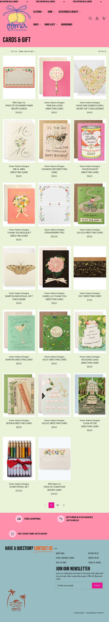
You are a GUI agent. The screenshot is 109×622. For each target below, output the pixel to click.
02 (57, 505)
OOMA (81, 613)
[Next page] (64, 505)
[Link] (55, 548)
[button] (90, 18)
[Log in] (97, 18)
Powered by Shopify (95, 613)
